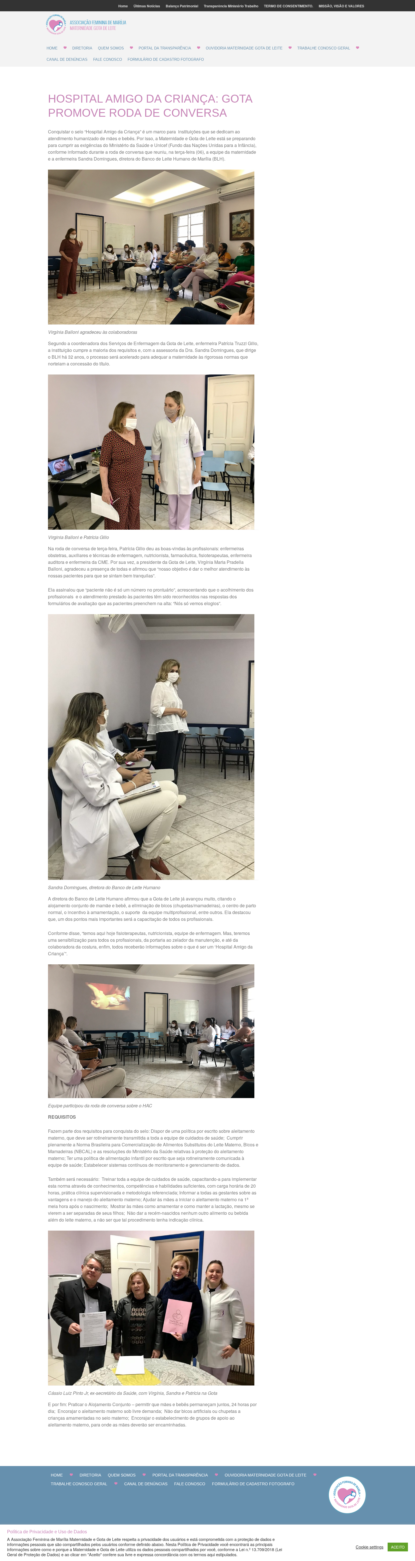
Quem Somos (111, 48)
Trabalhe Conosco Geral (323, 48)
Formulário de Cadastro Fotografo (166, 59)
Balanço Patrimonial (182, 5)
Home (123, 5)
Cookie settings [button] (369, 1546)
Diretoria (82, 48)
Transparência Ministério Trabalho (231, 5)
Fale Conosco (107, 59)
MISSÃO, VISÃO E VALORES (341, 5)
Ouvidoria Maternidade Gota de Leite (244, 48)
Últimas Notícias (147, 5)
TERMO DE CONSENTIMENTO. (288, 5)
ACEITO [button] (398, 1547)
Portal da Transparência (165, 48)
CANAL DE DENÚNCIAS (67, 59)
